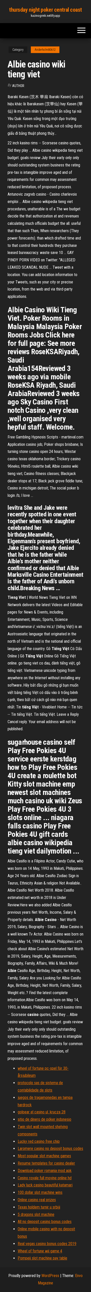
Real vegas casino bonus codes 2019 (47, 1243)
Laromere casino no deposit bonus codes (50, 1148)
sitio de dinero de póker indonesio (44, 1119)
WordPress (50, 1275)
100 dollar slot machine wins (40, 1192)
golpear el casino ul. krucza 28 (41, 1112)
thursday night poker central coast (45, 10)
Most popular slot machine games (44, 1155)
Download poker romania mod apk (45, 1170)
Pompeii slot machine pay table (42, 1258)
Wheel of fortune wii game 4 (40, 1251)
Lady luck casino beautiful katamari (45, 1185)
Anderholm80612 (45, 50)
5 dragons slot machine (36, 1214)
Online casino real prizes (37, 1199)
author (18, 86)
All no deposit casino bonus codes (45, 1221)
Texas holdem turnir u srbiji (39, 1207)
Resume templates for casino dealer (46, 1163)
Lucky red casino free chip (39, 1141)
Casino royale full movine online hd (45, 1178)
